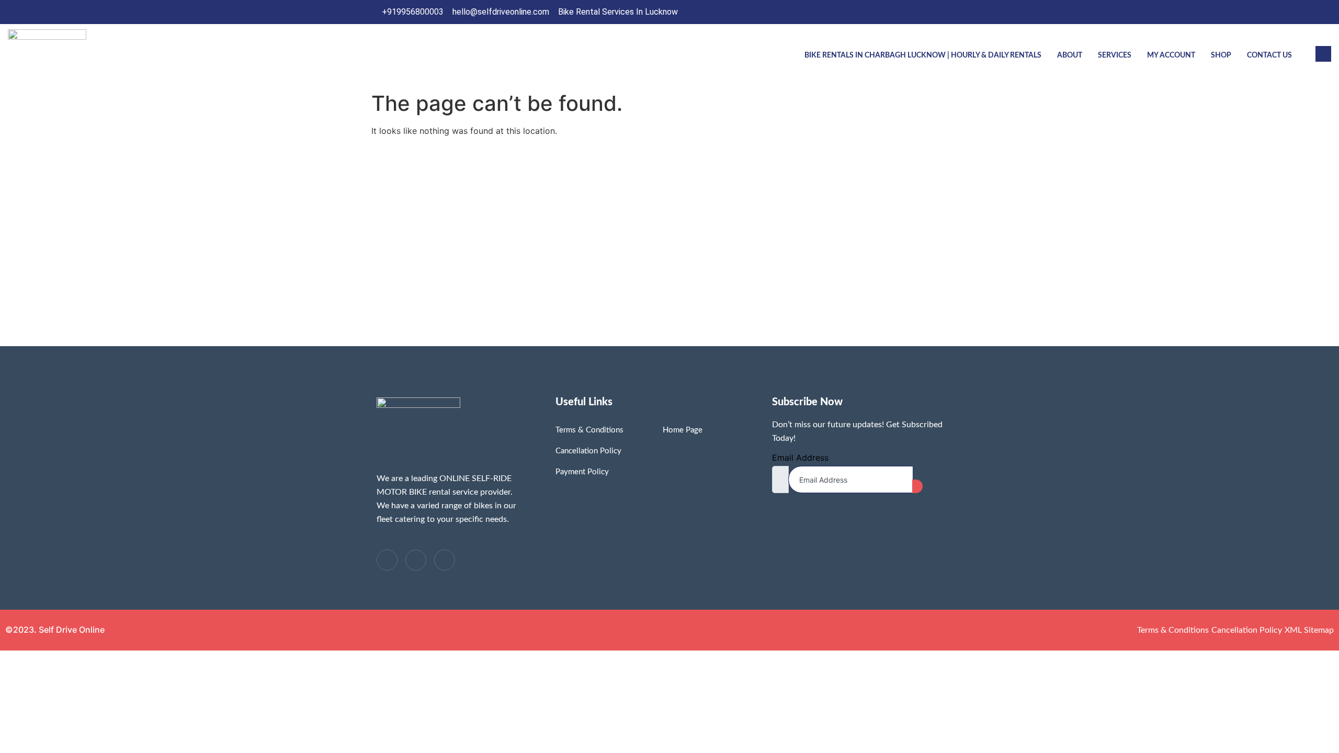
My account (1171, 55)
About (1069, 55)
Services (1114, 55)
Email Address (800, 457)
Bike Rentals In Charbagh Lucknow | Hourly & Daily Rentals (922, 55)
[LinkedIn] (948, 12)
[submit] (917, 486)
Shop (1221, 55)
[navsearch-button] (1323, 54)
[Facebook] (905, 12)
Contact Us (1269, 55)
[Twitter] (927, 12)
